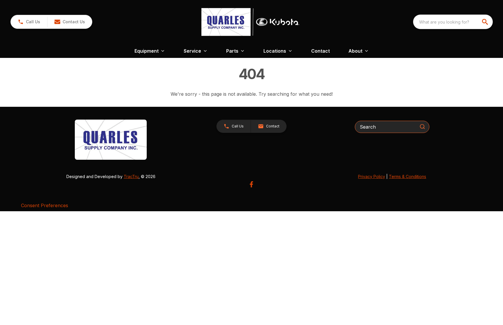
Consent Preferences (44, 205)
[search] (486, 22)
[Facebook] (251, 184)
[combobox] (453, 22)
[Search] (422, 126)
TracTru (131, 176)
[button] (29, 22)
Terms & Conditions (407, 176)
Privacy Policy (371, 176)
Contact (320, 51)
